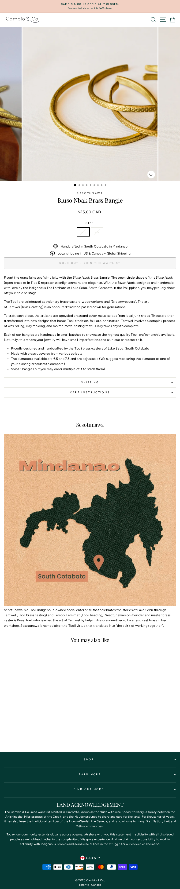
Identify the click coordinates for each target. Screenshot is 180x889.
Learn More (89, 774)
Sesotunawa (90, 193)
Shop (89, 759)
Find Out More (89, 789)
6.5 (83, 232)
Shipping (90, 382)
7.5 (97, 232)
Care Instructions (90, 392)
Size (90, 223)
